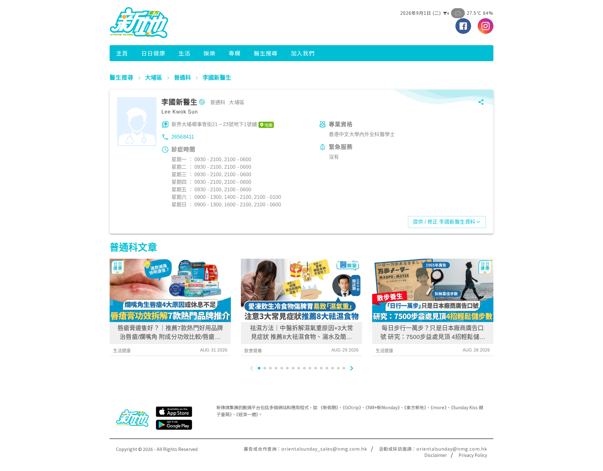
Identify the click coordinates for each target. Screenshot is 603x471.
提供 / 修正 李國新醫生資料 (444, 222)
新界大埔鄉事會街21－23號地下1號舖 (214, 124)
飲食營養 (253, 350)
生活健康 (122, 350)
